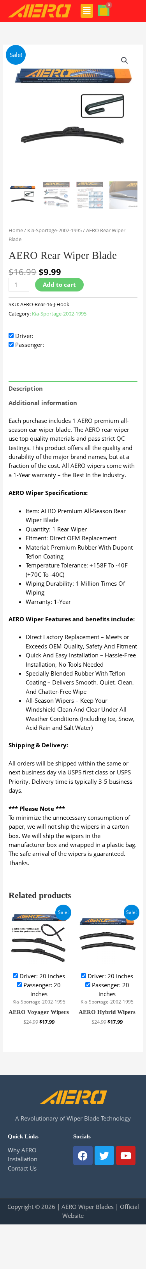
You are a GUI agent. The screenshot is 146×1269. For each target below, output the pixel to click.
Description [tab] (26, 388)
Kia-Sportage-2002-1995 (54, 230)
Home (16, 230)
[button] (87, 11)
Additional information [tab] (43, 403)
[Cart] (103, 10)
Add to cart (59, 284)
